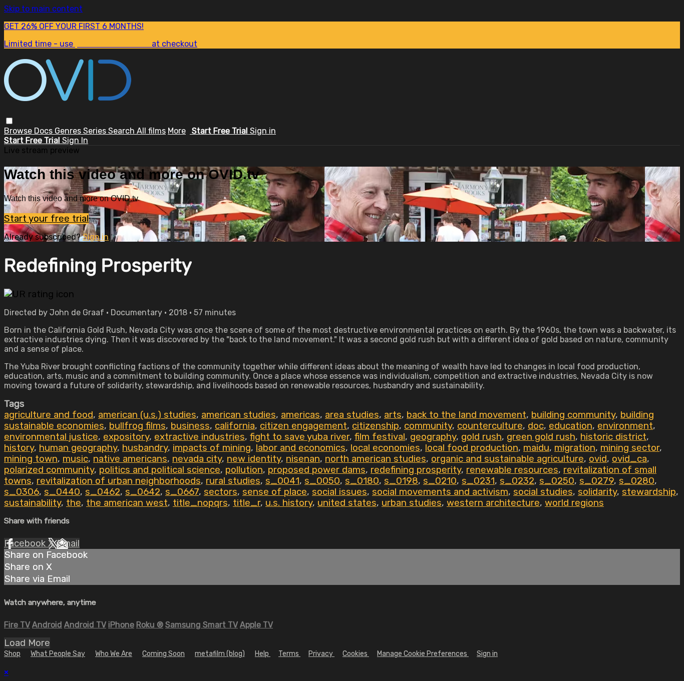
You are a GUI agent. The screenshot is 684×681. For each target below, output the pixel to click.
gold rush (481, 436)
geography (433, 436)
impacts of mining (212, 447)
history (19, 447)
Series (95, 131)
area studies (352, 414)
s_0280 (636, 480)
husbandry (145, 447)
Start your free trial (46, 218)
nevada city (197, 458)
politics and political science (159, 469)
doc (536, 425)
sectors (220, 491)
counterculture (490, 425)
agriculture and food (48, 414)
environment (625, 425)
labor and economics (301, 447)
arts (393, 414)
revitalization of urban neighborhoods (119, 480)
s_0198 (401, 480)
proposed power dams (317, 469)
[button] (9, 121)
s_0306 (21, 491)
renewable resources (512, 469)
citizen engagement (303, 425)
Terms (289, 653)
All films (151, 131)
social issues (339, 491)
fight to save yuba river (300, 436)
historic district (613, 436)
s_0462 (102, 491)
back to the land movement (466, 414)
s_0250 (556, 480)
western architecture (493, 502)
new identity (254, 458)
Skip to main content (43, 9)
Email (68, 543)
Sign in (263, 131)
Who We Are (113, 653)
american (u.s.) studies (147, 414)
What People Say (58, 653)
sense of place (274, 491)
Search (122, 131)
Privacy (321, 653)
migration (574, 447)
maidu (536, 447)
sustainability (32, 502)
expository (126, 436)
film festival (380, 436)
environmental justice (51, 436)
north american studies (375, 458)
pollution (244, 469)
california (235, 425)
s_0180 (362, 480)
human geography (78, 447)
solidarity (597, 491)
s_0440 (62, 491)
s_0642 (142, 491)
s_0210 (440, 480)
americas (300, 414)
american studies (238, 414)
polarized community (49, 469)
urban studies (412, 502)
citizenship (375, 425)
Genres (69, 131)
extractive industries (199, 436)
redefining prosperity (416, 469)
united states (347, 502)
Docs (44, 131)
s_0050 (322, 480)
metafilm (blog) (220, 653)
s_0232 (517, 480)
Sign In (75, 140)
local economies (385, 447)
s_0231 (478, 480)
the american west (127, 502)
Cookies (356, 653)
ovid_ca (629, 458)
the (73, 502)
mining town (31, 458)
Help (262, 653)
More (177, 131)
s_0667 (182, 491)
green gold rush (541, 436)
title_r (246, 502)
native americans (130, 458)
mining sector (629, 447)
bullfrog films (137, 425)
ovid (598, 458)
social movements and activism (440, 491)
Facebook (26, 543)
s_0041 (282, 480)
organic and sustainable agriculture (507, 458)
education (570, 425)
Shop (12, 653)
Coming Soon (163, 653)
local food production (471, 447)
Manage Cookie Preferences (423, 653)
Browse (19, 131)
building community (573, 414)
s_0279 (596, 480)
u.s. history (288, 502)
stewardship (649, 491)
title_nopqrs (200, 502)
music (75, 458)
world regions (574, 502)
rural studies (233, 480)
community (428, 425)
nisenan (303, 458)
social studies (543, 491)
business (190, 425)
